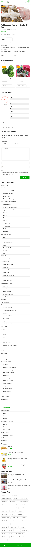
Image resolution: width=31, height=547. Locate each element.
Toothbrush (7, 223)
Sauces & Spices (5, 432)
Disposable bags (5, 302)
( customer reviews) (11, 29)
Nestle (26, 524)
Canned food (13, 501)
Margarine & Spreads (8, 294)
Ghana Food (4, 353)
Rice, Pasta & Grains (5, 410)
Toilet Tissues (6, 394)
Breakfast (4, 501)
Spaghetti (5, 418)
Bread (4, 334)
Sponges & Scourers (7, 388)
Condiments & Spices (8, 435)
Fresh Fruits (5, 340)
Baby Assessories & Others (9, 191)
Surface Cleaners (7, 391)
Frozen (2, 350)
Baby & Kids (3, 188)
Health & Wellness (5, 356)
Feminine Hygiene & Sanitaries (10, 207)
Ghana (11, 514)
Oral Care (5, 220)
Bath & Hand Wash (7, 204)
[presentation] (2, 63)
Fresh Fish (14, 508)
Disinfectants (6, 375)
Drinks (2, 304)
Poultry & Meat (15, 47)
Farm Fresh (18, 51)
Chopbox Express (24, 501)
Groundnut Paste (7, 291)
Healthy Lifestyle (6, 520)
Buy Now (20, 545)
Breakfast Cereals (7, 239)
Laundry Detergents (7, 383)
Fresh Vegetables (7, 342)
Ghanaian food (5, 517)
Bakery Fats (5, 286)
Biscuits (4, 237)
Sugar (4, 253)
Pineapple (22, 527)
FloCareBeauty (5, 508)
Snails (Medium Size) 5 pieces (23, 78)
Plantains (5, 427)
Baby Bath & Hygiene (8, 193)
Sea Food (5, 348)
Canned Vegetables (7, 280)
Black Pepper (24, 498)
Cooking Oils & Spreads (6, 283)
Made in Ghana (5, 524)
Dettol (11, 504)
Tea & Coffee (6, 318)
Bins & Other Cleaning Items (9, 370)
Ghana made (15, 517)
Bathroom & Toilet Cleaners (9, 367)
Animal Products (7, 51)
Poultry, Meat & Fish (24, 47)
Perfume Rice (13, 527)
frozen (12, 511)
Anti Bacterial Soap (6, 498)
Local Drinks (5, 313)
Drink (17, 504)
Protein (23, 51)
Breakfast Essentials (6, 234)
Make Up (5, 215)
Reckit (10, 530)
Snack (3, 533)
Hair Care (5, 212)
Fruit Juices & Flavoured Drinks (10, 310)
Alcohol (4, 495)
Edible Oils (5, 288)
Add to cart (4, 545)
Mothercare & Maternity (8, 199)
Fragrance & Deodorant (8, 210)
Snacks (2, 438)
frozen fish (20, 511)
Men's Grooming (6, 218)
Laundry (15, 520)
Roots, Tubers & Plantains (7, 421)
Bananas (5, 424)
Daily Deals (3, 299)
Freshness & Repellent (8, 380)
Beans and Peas (6, 332)
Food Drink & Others (7, 242)
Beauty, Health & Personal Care (8, 201)
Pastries (5, 250)
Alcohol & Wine (4, 185)
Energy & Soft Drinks (7, 307)
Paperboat (4, 527)
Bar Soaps (5, 364)
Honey (4, 245)
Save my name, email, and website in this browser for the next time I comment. (15, 173)
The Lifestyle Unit (19, 533)
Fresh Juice (4, 511)
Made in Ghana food (17, 524)
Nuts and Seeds (4, 399)
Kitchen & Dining (5, 396)
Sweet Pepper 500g (6, 78)
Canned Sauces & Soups (8, 275)
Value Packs (4, 49)
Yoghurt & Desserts (7, 323)
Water (4, 321)
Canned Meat (6, 272)
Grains (4, 413)
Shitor (17, 530)
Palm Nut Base (6, 296)
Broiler (13, 51)
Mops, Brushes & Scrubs (8, 386)
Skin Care (5, 228)
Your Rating (4, 141)
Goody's (24, 517)
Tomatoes (13, 536)
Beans (15, 498)
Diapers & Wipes (6, 196)
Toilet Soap (4, 536)
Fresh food (23, 508)
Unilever (4, 540)
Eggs (4, 337)
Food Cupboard (4, 326)
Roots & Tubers (6, 429)
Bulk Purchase (4, 255)
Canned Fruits (6, 269)
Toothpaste (7, 226)
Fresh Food (9, 47)
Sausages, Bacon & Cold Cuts (10, 345)
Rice (4, 416)
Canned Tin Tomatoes (8, 277)
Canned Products (5, 261)
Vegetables (12, 540)
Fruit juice (4, 514)
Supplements (6, 231)
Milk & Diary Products (8, 247)
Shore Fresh (24, 530)
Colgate (4, 504)
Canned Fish (6, 267)
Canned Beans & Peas (8, 264)
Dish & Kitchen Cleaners (8, 372)
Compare (14, 42)
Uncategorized (6, 258)
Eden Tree (24, 504)
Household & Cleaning (6, 361)
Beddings (5, 359)
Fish (4, 405)
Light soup (23, 520)
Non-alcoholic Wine (7, 315)
